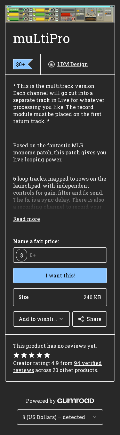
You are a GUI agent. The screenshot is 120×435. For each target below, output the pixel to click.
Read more (26, 218)
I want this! (60, 275)
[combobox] (41, 319)
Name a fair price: (36, 241)
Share (94, 318)
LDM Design (72, 64)
